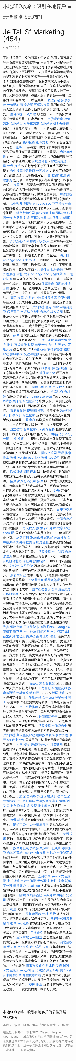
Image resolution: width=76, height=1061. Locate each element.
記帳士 (21, 147)
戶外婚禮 (38, 307)
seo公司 (54, 457)
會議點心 (26, 312)
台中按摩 (45, 387)
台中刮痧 (54, 345)
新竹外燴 (62, 735)
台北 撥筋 (38, 970)
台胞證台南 (55, 119)
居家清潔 (33, 123)
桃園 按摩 (23, 744)
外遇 (40, 796)
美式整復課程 (25, 735)
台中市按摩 (64, 509)
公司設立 (42, 170)
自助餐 (18, 218)
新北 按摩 (29, 260)
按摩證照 (25, 561)
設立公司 (56, 312)
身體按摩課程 (32, 975)
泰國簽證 (19, 886)
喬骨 (63, 970)
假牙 (36, 693)
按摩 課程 (63, 528)
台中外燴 (47, 340)
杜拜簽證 (57, 269)
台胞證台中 (59, 726)
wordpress (25, 457)
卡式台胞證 (11, 970)
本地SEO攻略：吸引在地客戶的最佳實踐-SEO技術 (37, 11)
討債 (20, 820)
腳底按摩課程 (12, 401)
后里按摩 (29, 415)
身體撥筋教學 (48, 716)
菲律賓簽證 (55, 349)
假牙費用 (13, 312)
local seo (33, 886)
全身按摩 (44, 876)
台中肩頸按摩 (39, 947)
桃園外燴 (58, 693)
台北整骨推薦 (57, 175)
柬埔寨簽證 (18, 410)
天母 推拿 (64, 453)
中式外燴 (30, 114)
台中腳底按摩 (39, 824)
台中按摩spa (32, 429)
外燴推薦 (63, 123)
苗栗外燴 (41, 345)
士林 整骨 (40, 457)
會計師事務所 (12, 415)
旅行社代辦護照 (61, 918)
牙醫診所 (56, 744)
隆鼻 (13, 481)
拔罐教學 (16, 354)
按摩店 (30, 420)
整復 (31, 345)
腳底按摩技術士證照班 (45, 848)
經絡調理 (43, 881)
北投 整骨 (50, 636)
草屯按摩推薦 (61, 203)
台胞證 (51, 853)
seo (52, 373)
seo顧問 (65, 218)
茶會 (16, 335)
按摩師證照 (21, 848)
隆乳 (66, 966)
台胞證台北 (40, 161)
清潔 (13, 298)
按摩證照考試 (46, 627)
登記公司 (64, 298)
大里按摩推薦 (45, 801)
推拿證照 (42, 142)
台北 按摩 (23, 274)
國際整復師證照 (43, 589)
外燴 (27, 218)
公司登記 (26, 566)
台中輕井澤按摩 (21, 203)
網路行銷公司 (25, 213)
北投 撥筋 (17, 439)
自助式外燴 (63, 283)
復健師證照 (31, 354)
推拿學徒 (44, 806)
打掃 (17, 166)
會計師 (64, 255)
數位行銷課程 (45, 213)
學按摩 (11, 947)
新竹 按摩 (57, 881)
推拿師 (46, 368)
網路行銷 (62, 213)
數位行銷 (54, 100)
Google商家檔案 (41, 537)
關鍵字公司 (49, 453)
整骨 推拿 (52, 307)
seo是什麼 (42, 269)
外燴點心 (13, 105)
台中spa (48, 697)
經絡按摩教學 (45, 735)
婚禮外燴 (61, 340)
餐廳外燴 (35, 697)
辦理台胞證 (58, 161)
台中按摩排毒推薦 (22, 170)
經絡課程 (9, 801)
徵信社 (33, 683)
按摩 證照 (24, 298)
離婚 (35, 387)
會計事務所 (24, 693)
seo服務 (53, 218)
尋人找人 (43, 241)
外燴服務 (9, 274)
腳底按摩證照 (36, 410)
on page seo (42, 203)
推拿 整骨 (9, 457)
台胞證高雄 (59, 688)
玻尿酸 (44, 373)
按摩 (16, 185)
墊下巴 (18, 632)
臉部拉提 (29, 142)
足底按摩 (44, 552)
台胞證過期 (48, 123)
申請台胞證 (64, 519)
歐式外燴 (16, 472)
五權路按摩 (41, 105)
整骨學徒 (16, 114)
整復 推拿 (35, 984)
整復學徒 (20, 345)
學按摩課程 (33, 914)
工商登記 (30, 627)
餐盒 (13, 909)
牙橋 (6, 288)
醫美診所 (26, 105)
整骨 (13, 820)
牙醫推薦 (56, 274)
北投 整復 (55, 966)
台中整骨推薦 (28, 707)
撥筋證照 (43, 632)
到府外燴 (52, 970)
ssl (9, 740)
